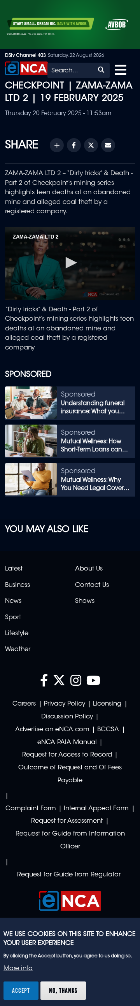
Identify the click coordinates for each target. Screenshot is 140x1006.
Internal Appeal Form (96, 809)
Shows (84, 601)
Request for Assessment (67, 821)
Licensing (107, 704)
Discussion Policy (67, 717)
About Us (89, 569)
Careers (24, 704)
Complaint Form (30, 809)
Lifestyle (16, 633)
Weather (17, 649)
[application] (70, 263)
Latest (14, 569)
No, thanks (63, 990)
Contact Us (92, 585)
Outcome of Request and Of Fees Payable (70, 774)
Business (17, 585)
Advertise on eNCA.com (52, 730)
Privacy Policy (64, 704)
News (13, 601)
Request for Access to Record (67, 755)
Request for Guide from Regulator (69, 875)
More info (18, 969)
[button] (70, 262)
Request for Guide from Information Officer (70, 840)
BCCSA (108, 730)
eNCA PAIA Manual (67, 742)
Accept (21, 990)
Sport (13, 617)
